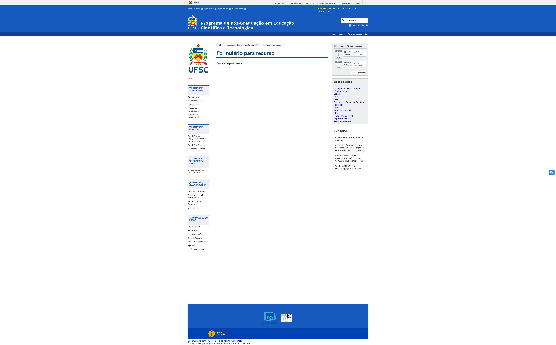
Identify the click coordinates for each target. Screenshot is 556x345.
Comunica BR (295, 3)
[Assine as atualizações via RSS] (367, 25)
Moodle (337, 113)
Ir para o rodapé (238, 9)
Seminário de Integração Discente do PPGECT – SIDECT (197, 139)
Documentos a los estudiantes (196, 196)
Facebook (338, 104)
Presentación (194, 97)
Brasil (197, 2)
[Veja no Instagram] (363, 25)
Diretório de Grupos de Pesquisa (349, 102)
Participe (310, 3)
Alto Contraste (349, 9)
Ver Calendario (358, 72)
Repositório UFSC (342, 118)
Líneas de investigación (194, 109)
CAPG (336, 96)
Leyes (190, 78)
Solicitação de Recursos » (194, 202)
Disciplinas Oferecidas (198, 234)
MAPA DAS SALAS (342, 110)
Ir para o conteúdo (195, 9)
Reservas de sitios (196, 191)
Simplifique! (279, 3)
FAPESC (337, 107)
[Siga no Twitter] (354, 25)
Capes (337, 93)
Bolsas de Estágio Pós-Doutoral (196, 171)
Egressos (192, 245)
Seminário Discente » (197, 145)
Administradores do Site (358, 34)
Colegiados (193, 104)
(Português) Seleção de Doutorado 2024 (242, 45)
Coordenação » (195, 100)
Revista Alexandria (342, 121)
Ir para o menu (210, 9)
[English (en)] (321, 9)
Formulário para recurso (273, 45)
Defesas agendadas (197, 249)
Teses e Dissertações (198, 241)
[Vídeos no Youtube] (358, 25)
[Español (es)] (324, 9)
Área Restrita (339, 34)
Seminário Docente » (197, 148)
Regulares (192, 230)
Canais (357, 3)
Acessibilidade (334, 9)
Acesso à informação (327, 3)
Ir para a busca (224, 9)
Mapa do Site (323, 11)
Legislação (345, 3)
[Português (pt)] (317, 9)
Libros (191, 208)
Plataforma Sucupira (343, 115)
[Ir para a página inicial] (219, 45)
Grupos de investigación (194, 116)
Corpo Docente (195, 238)
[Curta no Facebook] (350, 25)
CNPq (336, 99)
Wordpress (236, 340)
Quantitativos (194, 226)
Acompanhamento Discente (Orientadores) (347, 89)
